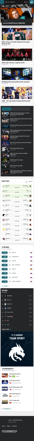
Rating (8, 426)
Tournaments (21, 6)
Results (30, 181)
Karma (3, 426)
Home (2, 6)
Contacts (14, 426)
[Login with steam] (31, 2)
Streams (13, 6)
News (7, 6)
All (26, 181)
